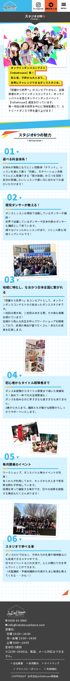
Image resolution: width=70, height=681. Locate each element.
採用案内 (34, 663)
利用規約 (52, 669)
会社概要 (18, 663)
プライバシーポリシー (28, 669)
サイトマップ (51, 663)
